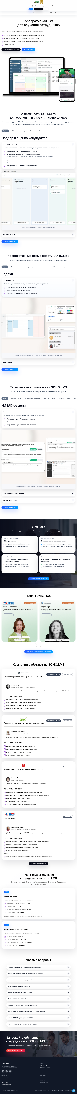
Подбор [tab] (5, 131)
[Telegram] (6, 1071)
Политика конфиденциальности (55, 1090)
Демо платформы (45, 1072)
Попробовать (38, 9)
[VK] (3, 1071)
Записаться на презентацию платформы (38, 651)
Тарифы (32, 6)
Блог (53, 6)
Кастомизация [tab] (15, 267)
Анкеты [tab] (47, 267)
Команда (42, 1078)
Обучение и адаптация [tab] (19, 131)
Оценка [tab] (32, 131)
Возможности (43, 1065)
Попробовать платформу (38, 863)
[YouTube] (10, 1071)
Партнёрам (43, 6)
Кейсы (51, 13)
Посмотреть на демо (10, 241)
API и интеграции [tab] (49, 398)
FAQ (56, 13)
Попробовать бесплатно (15, 1050)
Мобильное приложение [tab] (32, 398)
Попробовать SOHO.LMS (11, 49)
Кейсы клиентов (6, 1084)
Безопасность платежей (69, 1090)
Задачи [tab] (5, 267)
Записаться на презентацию (38, 578)
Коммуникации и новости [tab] (32, 267)
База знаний (5, 1078)
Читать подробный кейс (53, 674)
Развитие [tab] (42, 131)
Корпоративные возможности (23, 13)
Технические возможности (40, 13)
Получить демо (28, 49)
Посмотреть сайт (67, 674)
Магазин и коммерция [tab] (60, 267)
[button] (36, 645)
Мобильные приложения (47, 1067)
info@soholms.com (44, 1082)
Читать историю (8, 615)
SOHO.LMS (6, 1064)
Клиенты (49, 6)
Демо (30, 9)
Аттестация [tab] (52, 131)
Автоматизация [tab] (16, 398)
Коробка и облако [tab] (64, 398)
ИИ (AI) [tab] (5, 398)
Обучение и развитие (7, 13)
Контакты (42, 1080)
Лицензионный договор (40, 1090)
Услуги (36, 6)
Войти (46, 9)
